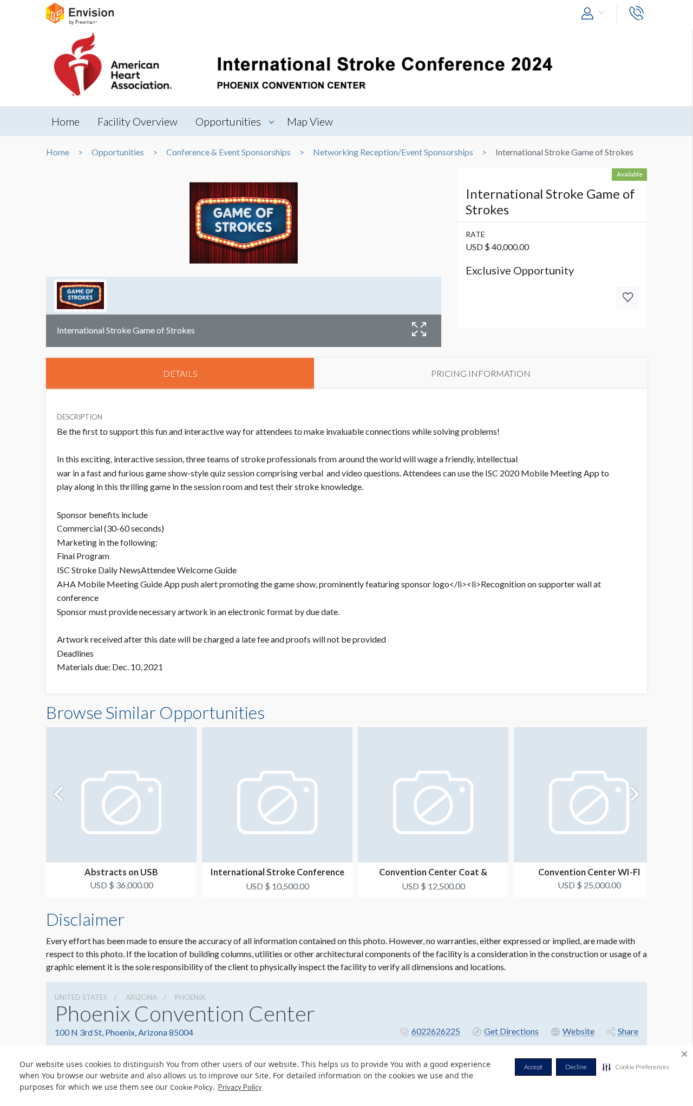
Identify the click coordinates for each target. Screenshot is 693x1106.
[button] (635, 1067)
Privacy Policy (240, 1087)
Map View (310, 121)
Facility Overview (137, 121)
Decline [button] (576, 1067)
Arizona (141, 997)
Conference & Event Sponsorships (228, 152)
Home (65, 121)
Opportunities (228, 121)
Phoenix (190, 997)
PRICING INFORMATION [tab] (481, 373)
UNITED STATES (81, 997)
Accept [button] (533, 1067)
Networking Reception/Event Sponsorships (393, 152)
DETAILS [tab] (180, 373)
